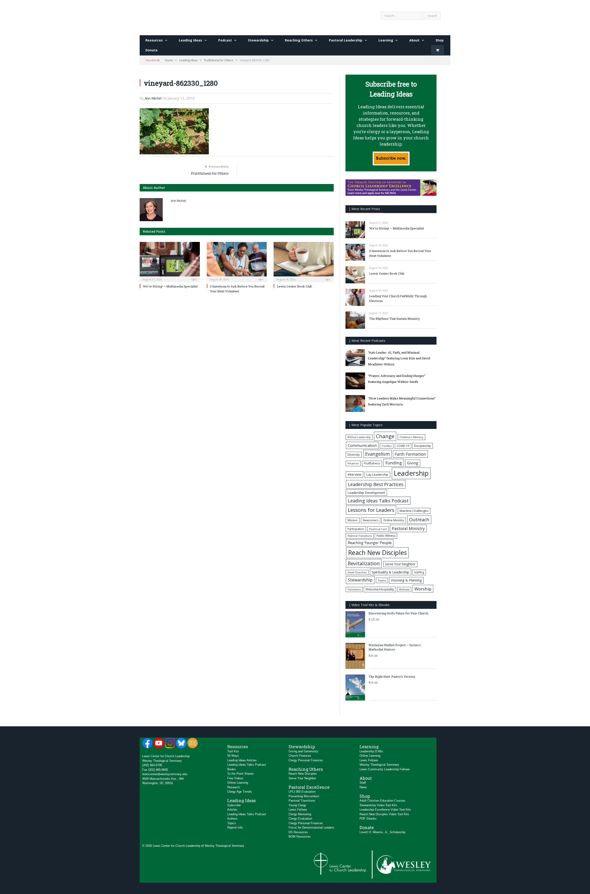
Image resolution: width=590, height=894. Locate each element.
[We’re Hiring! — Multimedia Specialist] (170, 261)
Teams (382, 580)
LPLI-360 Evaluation (302, 791)
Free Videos (235, 778)
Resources (154, 40)
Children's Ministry (411, 437)
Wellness (404, 589)
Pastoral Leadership (345, 40)
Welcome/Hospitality (380, 589)
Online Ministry (393, 520)
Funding (393, 463)
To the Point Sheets (240, 773)
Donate (151, 50)
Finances (353, 463)
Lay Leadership (377, 474)
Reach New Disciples (377, 552)
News (363, 787)
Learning (385, 40)
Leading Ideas (190, 40)
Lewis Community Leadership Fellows (385, 769)
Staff (363, 782)
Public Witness (386, 536)
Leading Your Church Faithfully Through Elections (398, 298)
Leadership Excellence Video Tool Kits (385, 809)
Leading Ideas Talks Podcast (378, 501)
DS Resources (298, 832)
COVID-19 (403, 446)
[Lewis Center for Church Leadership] (181, 16)
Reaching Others (299, 40)
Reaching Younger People (370, 542)
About (414, 40)
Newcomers (370, 520)
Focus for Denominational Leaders (311, 827)
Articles (232, 809)
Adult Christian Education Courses (382, 800)
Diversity (354, 454)
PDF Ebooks (368, 818)
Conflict (387, 446)
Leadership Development (366, 492)
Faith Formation (410, 454)
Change (385, 436)
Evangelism (377, 454)
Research (233, 787)
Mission (353, 520)
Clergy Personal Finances (306, 760)
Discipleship (422, 446)
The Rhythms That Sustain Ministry (394, 319)
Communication (362, 445)
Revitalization (364, 563)
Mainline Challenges (414, 511)
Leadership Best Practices (376, 484)
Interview (354, 474)
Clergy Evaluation (300, 818)
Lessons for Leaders (371, 510)
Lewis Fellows (298, 809)
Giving (412, 463)
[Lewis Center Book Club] (304, 261)
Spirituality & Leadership (390, 572)
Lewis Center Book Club (294, 286)
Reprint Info (235, 827)
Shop (440, 40)
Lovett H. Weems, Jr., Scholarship (382, 832)
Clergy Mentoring (300, 814)
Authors (232, 818)
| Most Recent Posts (364, 209)
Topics (231, 823)
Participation (356, 529)
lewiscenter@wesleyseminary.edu (164, 774)
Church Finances (300, 755)
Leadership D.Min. (372, 751)
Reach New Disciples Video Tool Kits (384, 814)
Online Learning (237, 782)
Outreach (419, 519)
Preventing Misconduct (304, 796)
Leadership (411, 473)
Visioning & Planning (406, 580)
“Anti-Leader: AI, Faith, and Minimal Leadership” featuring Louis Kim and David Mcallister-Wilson (399, 358)
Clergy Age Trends (239, 791)
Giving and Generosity (303, 751)
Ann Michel (153, 98)
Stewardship (258, 40)
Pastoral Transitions (360, 535)
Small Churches (357, 572)
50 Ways (233, 755)
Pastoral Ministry (408, 528)
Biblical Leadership (359, 437)
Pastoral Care (378, 529)
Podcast (225, 40)
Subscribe (234, 805)
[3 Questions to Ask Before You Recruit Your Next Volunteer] (237, 261)
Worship (422, 589)
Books (231, 769)
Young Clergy (297, 805)
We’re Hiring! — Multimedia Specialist (170, 286)
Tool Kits (233, 751)
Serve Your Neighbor (400, 564)
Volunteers (354, 589)
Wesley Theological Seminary (162, 760)
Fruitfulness (372, 463)
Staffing (419, 572)
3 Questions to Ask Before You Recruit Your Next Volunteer (400, 253)
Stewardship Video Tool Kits (378, 805)
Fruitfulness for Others (210, 173)
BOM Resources (300, 836)
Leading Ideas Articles (242, 760)
